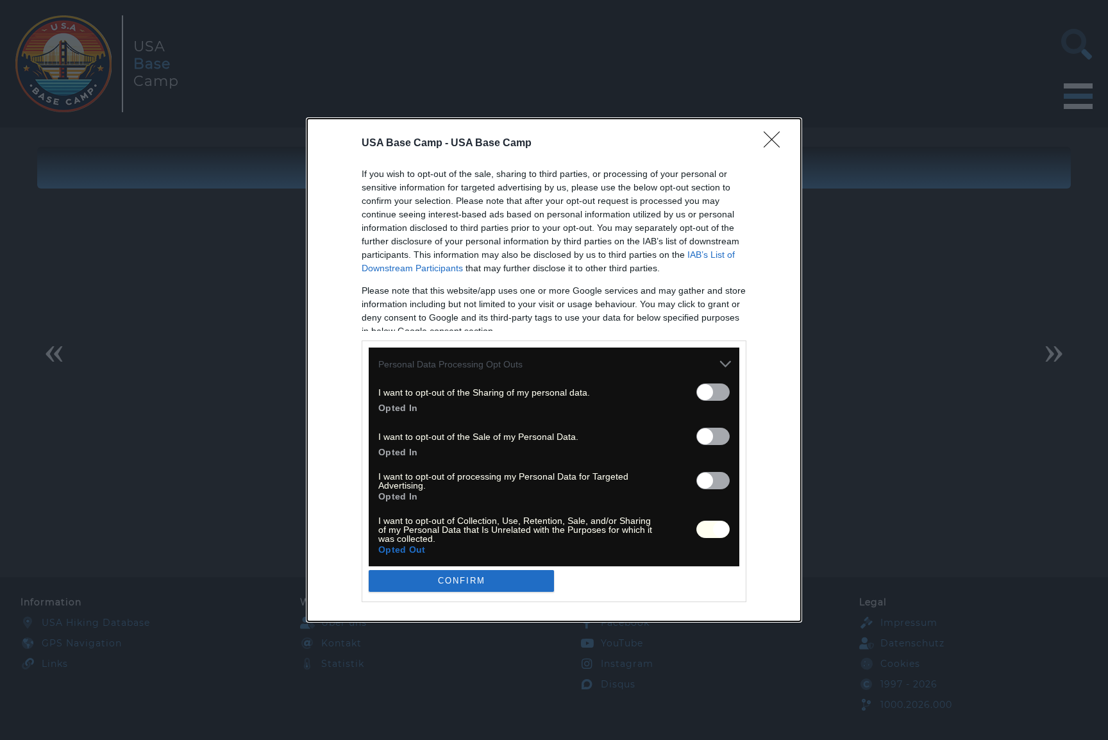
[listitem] (554, 364)
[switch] (713, 392)
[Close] (776, 143)
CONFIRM (461, 580)
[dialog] (554, 370)
